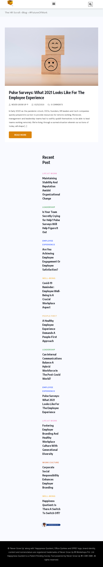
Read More (20, 135)
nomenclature (26, 552)
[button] (54, 3)
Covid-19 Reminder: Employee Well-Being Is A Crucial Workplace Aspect (51, 295)
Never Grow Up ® (20, 104)
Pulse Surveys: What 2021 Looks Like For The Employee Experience (50, 404)
